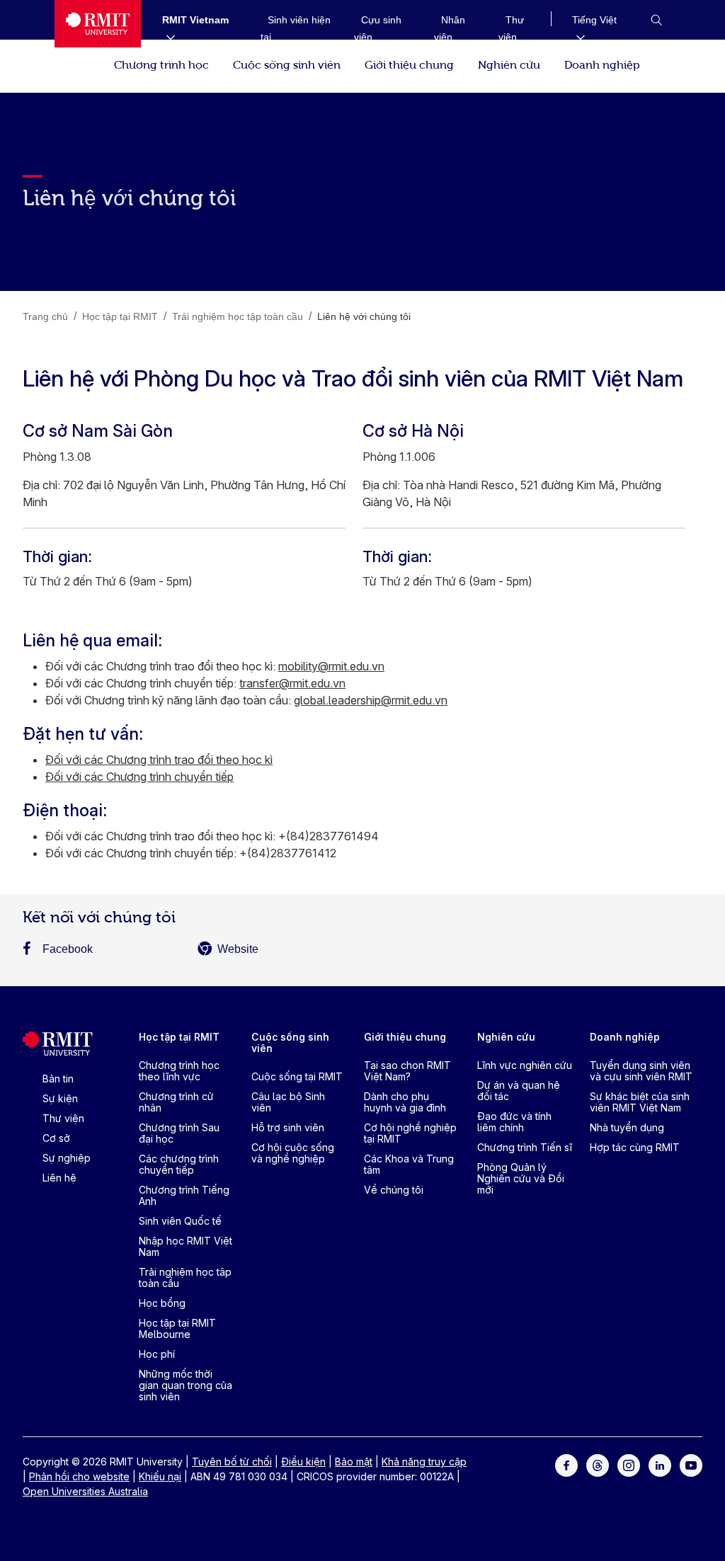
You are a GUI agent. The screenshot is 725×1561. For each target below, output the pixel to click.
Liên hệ (59, 1178)
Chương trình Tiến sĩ (524, 1147)
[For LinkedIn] (660, 1464)
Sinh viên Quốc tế (180, 1221)
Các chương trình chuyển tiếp (179, 1164)
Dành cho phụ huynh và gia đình (405, 1102)
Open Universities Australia (85, 1491)
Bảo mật (353, 1462)
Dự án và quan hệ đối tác (518, 1090)
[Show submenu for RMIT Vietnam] (165, 36)
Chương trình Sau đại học (179, 1133)
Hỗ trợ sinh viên (287, 1127)
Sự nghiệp (66, 1158)
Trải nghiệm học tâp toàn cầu (185, 1277)
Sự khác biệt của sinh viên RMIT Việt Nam (640, 1102)
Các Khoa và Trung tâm (409, 1164)
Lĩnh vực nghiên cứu (524, 1065)
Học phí (157, 1354)
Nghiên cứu (509, 64)
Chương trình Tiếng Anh (184, 1195)
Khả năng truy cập (424, 1462)
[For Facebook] (566, 1464)
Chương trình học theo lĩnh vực (179, 1070)
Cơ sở (56, 1138)
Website (237, 949)
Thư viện (63, 1118)
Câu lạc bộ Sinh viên (288, 1102)
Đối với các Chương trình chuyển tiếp (139, 777)
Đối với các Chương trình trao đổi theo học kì (159, 760)
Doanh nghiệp (602, 64)
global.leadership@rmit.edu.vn (370, 700)
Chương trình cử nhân (176, 1102)
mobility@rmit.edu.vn (331, 666)
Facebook (67, 949)
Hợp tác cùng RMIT (635, 1147)
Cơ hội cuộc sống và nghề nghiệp (292, 1153)
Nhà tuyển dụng (627, 1127)
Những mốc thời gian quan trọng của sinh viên (185, 1385)
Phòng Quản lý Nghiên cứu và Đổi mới (520, 1178)
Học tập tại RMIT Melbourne (177, 1328)
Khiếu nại (160, 1476)
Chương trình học (161, 64)
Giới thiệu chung (409, 64)
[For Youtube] (691, 1464)
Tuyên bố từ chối (232, 1462)
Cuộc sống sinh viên (287, 64)
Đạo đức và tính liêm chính (514, 1121)
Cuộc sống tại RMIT (297, 1076)
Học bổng (162, 1303)
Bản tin (58, 1079)
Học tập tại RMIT (179, 1037)
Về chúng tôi (393, 1190)
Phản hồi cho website (79, 1476)
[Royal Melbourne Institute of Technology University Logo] (98, 23)
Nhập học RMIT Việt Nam (185, 1246)
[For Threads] (597, 1464)
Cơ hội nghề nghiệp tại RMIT (410, 1133)
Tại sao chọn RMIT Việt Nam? (407, 1070)
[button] (656, 19)
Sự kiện (60, 1098)
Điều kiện (303, 1462)
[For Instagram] (628, 1464)
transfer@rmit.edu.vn (292, 683)
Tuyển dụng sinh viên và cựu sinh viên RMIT (641, 1070)
